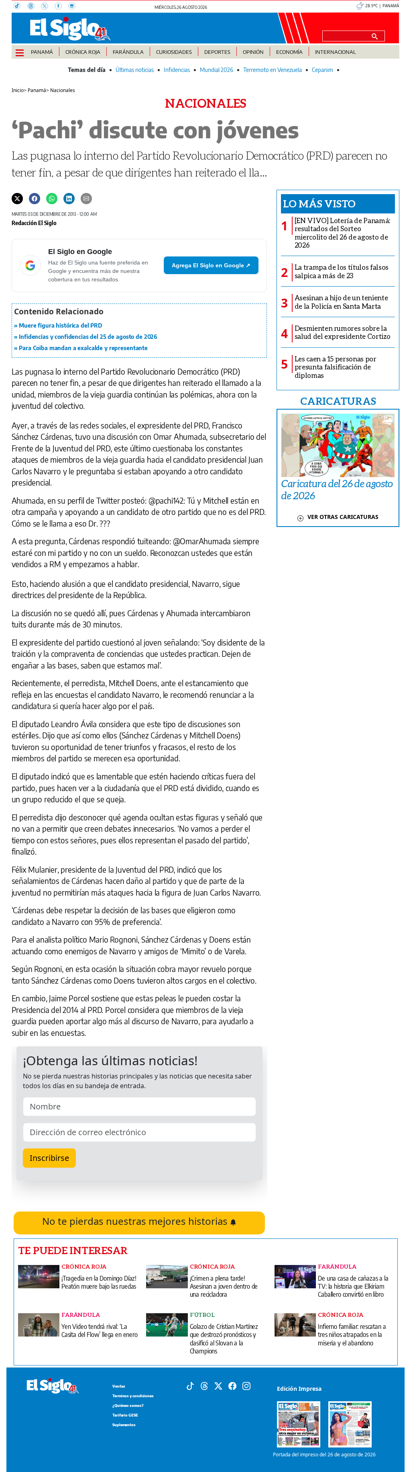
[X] (48, 6)
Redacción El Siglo (34, 222)
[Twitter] (17, 198)
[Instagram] (74, 6)
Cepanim (322, 69)
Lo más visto (319, 203)
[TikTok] (20, 6)
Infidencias (177, 69)
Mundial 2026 (216, 69)
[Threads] (34, 6)
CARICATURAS (338, 401)
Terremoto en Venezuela (272, 69)
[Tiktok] (190, 1385)
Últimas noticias (135, 69)
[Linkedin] (69, 198)
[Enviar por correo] (86, 198)
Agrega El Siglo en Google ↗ (211, 265)
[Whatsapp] (51, 198)
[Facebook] (61, 6)
